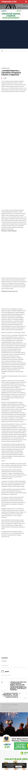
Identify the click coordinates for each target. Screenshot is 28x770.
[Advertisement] (14, 34)
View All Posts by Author (5, 675)
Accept (18, 766)
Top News (6, 665)
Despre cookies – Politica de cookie (9, 709)
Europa (2, 665)
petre (5, 78)
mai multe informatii (10, 766)
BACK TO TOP (6, 707)
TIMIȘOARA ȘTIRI (9, 2)
